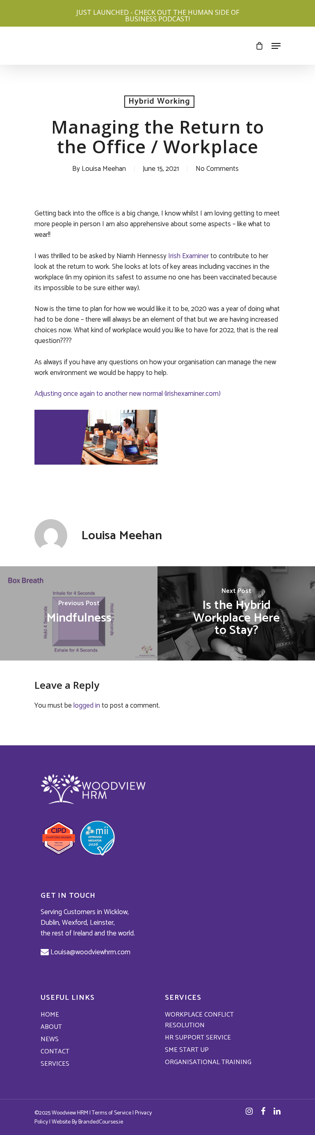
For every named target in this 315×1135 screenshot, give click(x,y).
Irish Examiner (188, 256)
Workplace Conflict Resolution (199, 1020)
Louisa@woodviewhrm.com (89, 952)
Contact (55, 1051)
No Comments (217, 169)
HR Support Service (198, 1038)
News (50, 1039)
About (51, 1027)
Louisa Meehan (104, 169)
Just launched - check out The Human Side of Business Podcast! (157, 15)
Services (55, 1064)
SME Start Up (187, 1050)
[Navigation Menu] (276, 46)
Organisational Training (208, 1062)
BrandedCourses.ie (100, 1122)
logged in (86, 705)
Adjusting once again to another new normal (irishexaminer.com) (127, 394)
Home (50, 1015)
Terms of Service (111, 1113)
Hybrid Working (159, 101)
